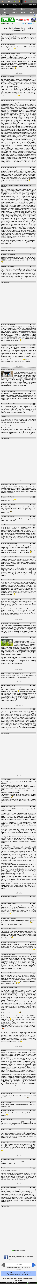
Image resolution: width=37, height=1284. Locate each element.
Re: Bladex (9, 1102)
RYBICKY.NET (5, 4)
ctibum (5, 896)
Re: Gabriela (11, 254)
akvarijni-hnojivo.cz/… (8, 978)
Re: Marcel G (12, 76)
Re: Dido (9, 1093)
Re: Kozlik (11, 1159)
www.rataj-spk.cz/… (7, 49)
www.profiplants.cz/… (8, 250)
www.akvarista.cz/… (8, 488)
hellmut (3, 1187)
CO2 (7, 15)
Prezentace (14, 12)
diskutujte (25, 1274)
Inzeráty (32, 9)
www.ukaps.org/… (6, 243)
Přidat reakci (8, 24)
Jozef (3, 34)
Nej (5, 12)
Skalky (28, 1)
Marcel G (4, 100)
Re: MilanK (11, 709)
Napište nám (24, 1282)
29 (21, 1264)
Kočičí (10, 1)
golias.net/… (23, 713)
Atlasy (14, 9)
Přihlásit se (32, 4)
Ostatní (32, 12)
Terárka (34, 1)
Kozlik (3, 1168)
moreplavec (4, 484)
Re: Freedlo (12, 903)
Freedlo (3, 918)
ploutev (3, 53)
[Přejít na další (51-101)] (29, 24)
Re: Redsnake (11, 1187)
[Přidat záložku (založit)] (1, 1283)
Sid (2, 779)
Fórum (23, 12)
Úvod (4, 9)
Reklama (19, 1282)
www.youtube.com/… (21, 209)
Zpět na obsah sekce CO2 (15, 1267)
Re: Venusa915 (12, 896)
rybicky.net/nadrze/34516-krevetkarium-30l (21, 642)
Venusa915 (4, 903)
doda (2, 673)
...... (18, 1264)
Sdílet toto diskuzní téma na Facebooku (21, 1256)
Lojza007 (4, 1050)
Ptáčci (16, 1)
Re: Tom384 (11, 404)
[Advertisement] (18, 302)
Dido (2, 1102)
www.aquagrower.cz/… (8, 335)
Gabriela (3, 266)
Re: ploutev (9, 34)
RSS (15, 1282)
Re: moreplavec (12, 543)
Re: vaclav (11, 100)
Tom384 (3, 391)
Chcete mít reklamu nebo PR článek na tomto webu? (18, 1278)
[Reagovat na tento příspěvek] (30, 35)
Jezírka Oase (18, 1280)
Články (23, 9)
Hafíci (4, 1)
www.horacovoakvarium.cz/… (10, 899)
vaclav (4, 44)
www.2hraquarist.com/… (11, 381)
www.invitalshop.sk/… (22, 350)
